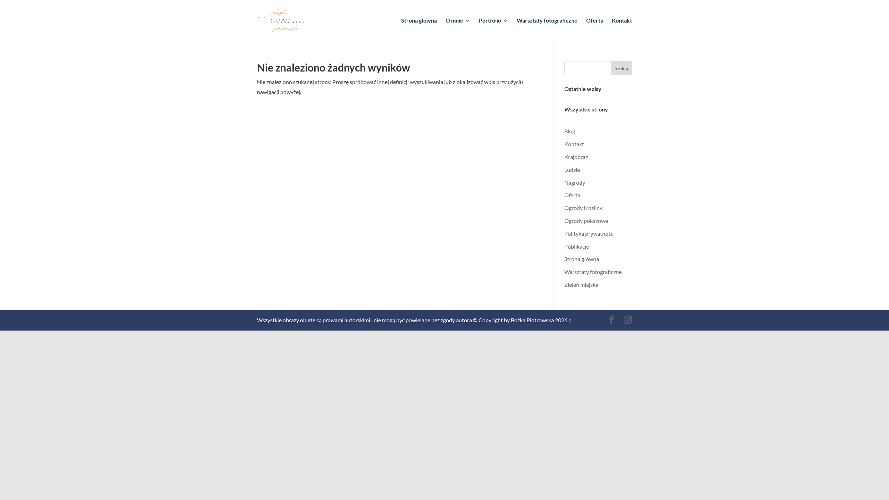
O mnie (454, 21)
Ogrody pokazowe (586, 220)
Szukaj (621, 68)
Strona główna (419, 21)
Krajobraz (576, 156)
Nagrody (574, 182)
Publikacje (576, 246)
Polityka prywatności (589, 233)
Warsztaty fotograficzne (547, 21)
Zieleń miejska (581, 284)
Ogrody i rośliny (583, 208)
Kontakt (622, 21)
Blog (569, 131)
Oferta (594, 21)
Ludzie (572, 169)
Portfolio (490, 21)
